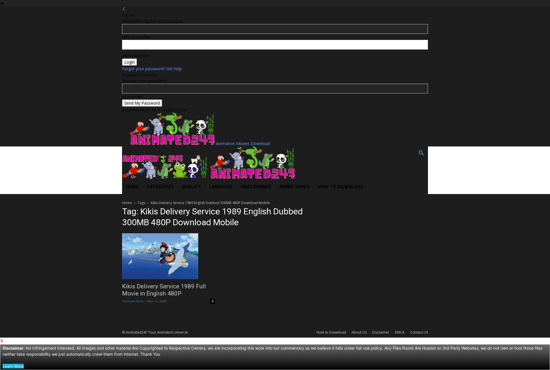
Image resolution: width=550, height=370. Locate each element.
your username (136, 37)
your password (136, 55)
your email (132, 96)
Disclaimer (380, 332)
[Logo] (165, 177)
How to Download (341, 187)
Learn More (13, 366)
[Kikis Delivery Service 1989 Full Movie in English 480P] (168, 256)
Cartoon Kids (133, 301)
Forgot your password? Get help (152, 68)
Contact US (419, 332)
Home (132, 187)
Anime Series (294, 187)
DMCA (400, 332)
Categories (160, 187)
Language (221, 187)
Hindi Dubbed (256, 187)
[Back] (124, 9)
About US (359, 332)
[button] (421, 153)
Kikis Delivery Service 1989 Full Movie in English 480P (164, 290)
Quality (191, 187)
